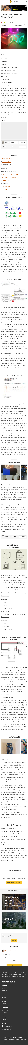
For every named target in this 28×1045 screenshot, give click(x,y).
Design (3, 993)
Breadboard (6, 180)
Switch (10, 187)
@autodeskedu (7, 1029)
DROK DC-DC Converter (9, 177)
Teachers (4, 1003)
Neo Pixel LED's (7, 159)
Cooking (4, 997)
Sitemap (4, 1017)
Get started (4, 1013)
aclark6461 (5, 20)
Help (3, 1015)
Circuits (11, 20)
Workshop (4, 990)
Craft (3, 995)
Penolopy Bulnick (9, 951)
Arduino (17, 20)
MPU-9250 (6, 190)
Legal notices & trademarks (10, 1042)
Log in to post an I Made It (14, 882)
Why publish (5, 1010)
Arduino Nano (6, 162)
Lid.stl (3, 121)
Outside (4, 1001)
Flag (5, 957)
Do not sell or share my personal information (14, 1039)
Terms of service (18, 1035)
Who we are (5, 1019)
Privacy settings (17, 1037)
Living (3, 999)
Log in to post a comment (14, 965)
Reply (14, 960)
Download (22, 142)
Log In (14, 940)
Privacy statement (7, 1037)
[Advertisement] (14, 8)
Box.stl (7, 142)
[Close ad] (26, 6)
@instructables (8, 1026)
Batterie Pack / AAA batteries (11, 174)
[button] (2, 2)
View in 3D (14, 142)
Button (5, 187)
